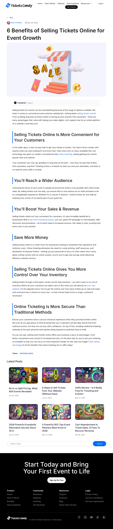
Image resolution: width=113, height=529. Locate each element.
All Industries (39, 505)
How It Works (50, 3)
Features (61, 3)
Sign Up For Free (56, 480)
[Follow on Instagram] (85, 517)
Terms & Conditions (94, 498)
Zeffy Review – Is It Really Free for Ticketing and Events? (88, 390)
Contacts (63, 498)
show (30, 103)
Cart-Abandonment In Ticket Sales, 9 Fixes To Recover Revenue (87, 427)
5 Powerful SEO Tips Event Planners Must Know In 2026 (56, 427)
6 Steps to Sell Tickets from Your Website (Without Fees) (54, 390)
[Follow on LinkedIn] (104, 517)
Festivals (37, 501)
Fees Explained (73, 3)
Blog (11, 17)
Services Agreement (94, 501)
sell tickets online (26, 353)
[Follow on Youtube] (91, 517)
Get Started (71, 7)
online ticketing (65, 154)
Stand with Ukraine (67, 505)
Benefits (10, 501)
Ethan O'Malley (16, 23)
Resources (85, 3)
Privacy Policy (91, 494)
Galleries (37, 498)
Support (63, 494)
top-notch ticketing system (42, 220)
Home (40, 3)
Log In (101, 3)
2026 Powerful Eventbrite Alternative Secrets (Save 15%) (22, 427)
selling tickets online (86, 113)
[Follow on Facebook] (79, 517)
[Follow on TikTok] (98, 517)
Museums (37, 494)
